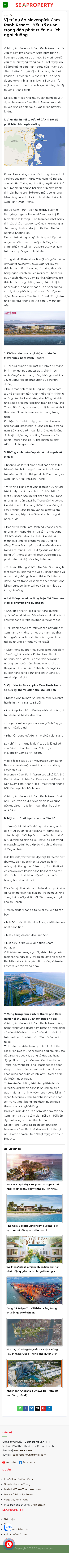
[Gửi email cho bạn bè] (37, 1408)
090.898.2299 (23, 1450)
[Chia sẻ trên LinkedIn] (49, 1408)
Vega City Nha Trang (16, 1499)
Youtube (11, 1462)
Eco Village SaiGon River (18, 1479)
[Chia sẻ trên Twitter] (31, 1408)
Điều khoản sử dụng (16, 1534)
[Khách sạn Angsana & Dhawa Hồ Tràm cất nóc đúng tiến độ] (34, 1373)
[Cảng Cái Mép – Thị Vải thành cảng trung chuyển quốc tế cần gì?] (34, 1290)
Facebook (28, 1462)
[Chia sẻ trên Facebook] (25, 1408)
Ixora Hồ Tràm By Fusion (19, 1494)
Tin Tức (8, 15)
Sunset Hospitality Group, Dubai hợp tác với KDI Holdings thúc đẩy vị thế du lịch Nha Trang (33, 1189)
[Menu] (5, 5)
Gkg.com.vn (38, 1504)
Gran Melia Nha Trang (17, 1484)
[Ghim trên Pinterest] (43, 1408)
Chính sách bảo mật (16, 1529)
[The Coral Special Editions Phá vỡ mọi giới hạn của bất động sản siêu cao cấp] (34, 1208)
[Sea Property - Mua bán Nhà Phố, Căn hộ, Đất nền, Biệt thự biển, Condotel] (34, 5)
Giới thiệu (9, 1519)
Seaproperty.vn (45, 1548)
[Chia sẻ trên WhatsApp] (20, 1408)
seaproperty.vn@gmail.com (29, 1454)
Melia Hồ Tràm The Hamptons (22, 1489)
